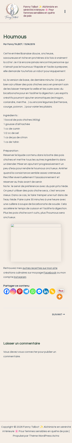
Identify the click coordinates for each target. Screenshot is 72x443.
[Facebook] (7, 291)
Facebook (50, 272)
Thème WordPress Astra (44, 435)
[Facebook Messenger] (39, 291)
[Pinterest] (20, 291)
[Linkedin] (46, 291)
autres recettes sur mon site (39, 268)
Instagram (20, 277)
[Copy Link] (52, 291)
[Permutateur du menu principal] (65, 11)
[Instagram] (13, 291)
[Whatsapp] (33, 291)
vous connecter (28, 351)
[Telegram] (26, 291)
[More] (59, 297)
